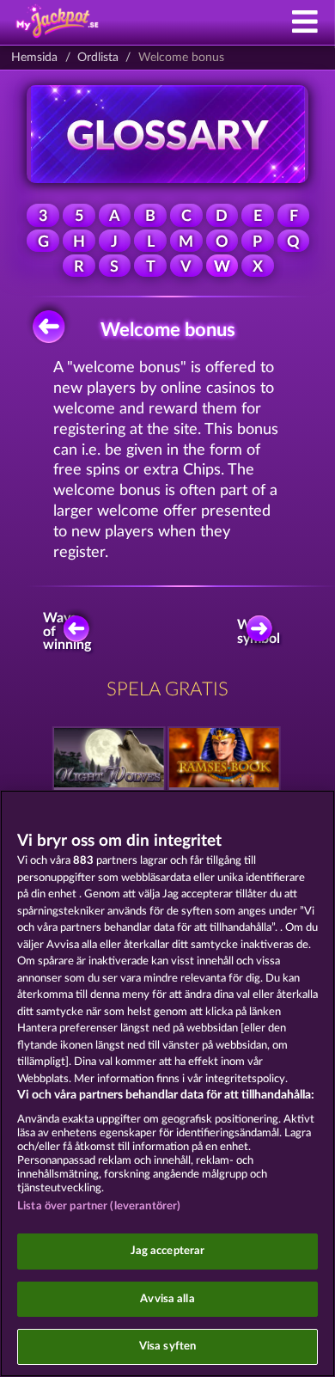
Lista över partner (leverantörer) (98, 1206)
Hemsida (34, 58)
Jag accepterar (168, 1251)
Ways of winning (69, 631)
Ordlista (98, 58)
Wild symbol (260, 632)
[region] (167, 1083)
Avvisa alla (167, 1299)
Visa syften (167, 1346)
